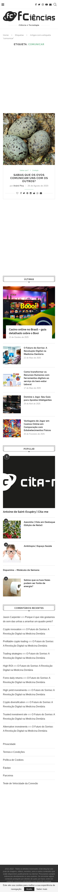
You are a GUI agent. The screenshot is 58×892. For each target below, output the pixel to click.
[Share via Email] (41, 193)
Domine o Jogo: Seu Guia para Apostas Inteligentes (38, 398)
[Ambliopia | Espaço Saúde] (12, 553)
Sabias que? (24, 170)
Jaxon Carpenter (12, 617)
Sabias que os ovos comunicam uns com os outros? (29, 178)
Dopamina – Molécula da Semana (21, 570)
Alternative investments (15, 726)
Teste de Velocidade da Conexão (20, 783)
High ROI (8, 666)
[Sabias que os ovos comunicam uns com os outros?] (29, 139)
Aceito (29, 889)
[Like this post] (17, 193)
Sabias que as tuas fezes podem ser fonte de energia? (37, 583)
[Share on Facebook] (21, 193)
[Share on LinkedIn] (31, 193)
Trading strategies (12, 653)
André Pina (18, 186)
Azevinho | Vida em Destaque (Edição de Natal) (39, 524)
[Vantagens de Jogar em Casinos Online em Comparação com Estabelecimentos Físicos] (12, 428)
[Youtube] (46, 4)
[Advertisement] (29, 79)
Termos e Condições (14, 752)
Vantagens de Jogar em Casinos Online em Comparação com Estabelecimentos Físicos (37, 426)
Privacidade (9, 744)
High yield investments (15, 690)
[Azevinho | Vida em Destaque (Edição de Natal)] (12, 529)
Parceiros (8, 775)
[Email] (50, 4)
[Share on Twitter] (24, 193)
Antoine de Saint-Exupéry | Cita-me (25, 511)
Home (6, 35)
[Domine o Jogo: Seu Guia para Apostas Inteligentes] (12, 404)
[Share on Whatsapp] (37, 193)
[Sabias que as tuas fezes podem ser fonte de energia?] (12, 587)
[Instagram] (43, 4)
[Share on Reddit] (34, 193)
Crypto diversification (14, 702)
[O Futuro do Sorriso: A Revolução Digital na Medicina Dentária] (12, 355)
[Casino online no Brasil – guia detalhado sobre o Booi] (29, 312)
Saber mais (41, 889)
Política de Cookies (13, 760)
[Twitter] (39, 4)
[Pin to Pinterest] (27, 193)
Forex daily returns (13, 678)
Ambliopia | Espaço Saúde (38, 546)
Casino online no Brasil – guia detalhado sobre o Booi (27, 331)
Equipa (7, 768)
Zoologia (35, 170)
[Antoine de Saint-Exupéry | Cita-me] (29, 482)
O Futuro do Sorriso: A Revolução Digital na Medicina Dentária (35, 351)
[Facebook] (36, 4)
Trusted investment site (15, 714)
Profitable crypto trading (15, 641)
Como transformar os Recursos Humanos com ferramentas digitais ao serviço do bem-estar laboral (36, 378)
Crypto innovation (12, 629)
